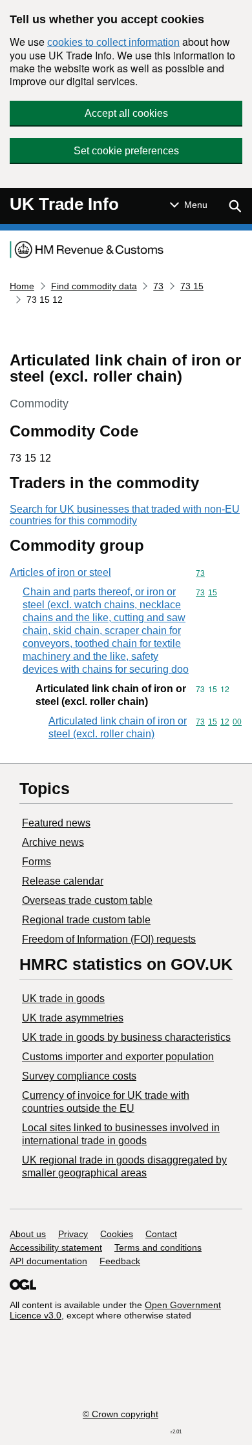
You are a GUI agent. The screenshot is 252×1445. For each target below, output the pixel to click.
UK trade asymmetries (72, 1017)
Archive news (53, 842)
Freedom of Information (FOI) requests (109, 939)
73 (158, 286)
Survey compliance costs (79, 1076)
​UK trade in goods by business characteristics (126, 1037)
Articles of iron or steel (60, 572)
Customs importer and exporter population (118, 1056)
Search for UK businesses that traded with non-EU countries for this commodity (125, 515)
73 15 (192, 286)
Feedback (120, 1261)
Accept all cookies (126, 113)
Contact (161, 1234)
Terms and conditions (158, 1247)
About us (28, 1234)
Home (22, 286)
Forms (36, 861)
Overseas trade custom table (87, 900)
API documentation (48, 1261)
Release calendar (62, 881)
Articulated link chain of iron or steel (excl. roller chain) (117, 727)
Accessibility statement (56, 1247)
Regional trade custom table (86, 919)
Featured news (56, 822)
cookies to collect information (113, 42)
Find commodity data (94, 286)
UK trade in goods (63, 998)
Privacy (73, 1234)
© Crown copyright (120, 1414)
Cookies (116, 1234)
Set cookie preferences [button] (126, 150)
